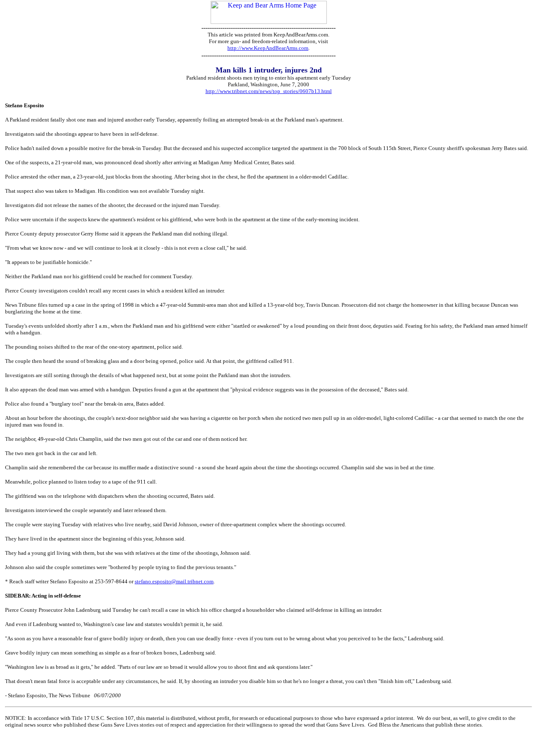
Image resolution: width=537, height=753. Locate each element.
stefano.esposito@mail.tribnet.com (174, 581)
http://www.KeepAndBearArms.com (267, 48)
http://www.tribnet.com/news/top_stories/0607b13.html (269, 91)
